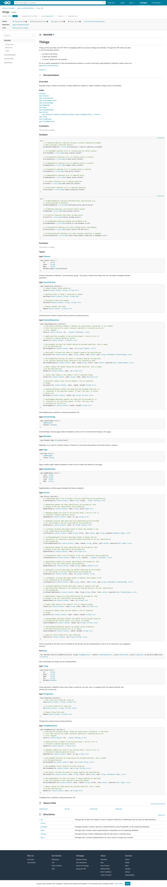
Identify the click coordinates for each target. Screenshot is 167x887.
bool (77, 296)
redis (42, 830)
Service (46, 493)
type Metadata (44, 105)
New (68, 147)
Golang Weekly (129, 875)
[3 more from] (39, 819)
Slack (127, 865)
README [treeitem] (7, 40)
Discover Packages (8, 8)
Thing (52, 457)
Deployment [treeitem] (9, 47)
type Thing (43, 117)
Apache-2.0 (50, 16)
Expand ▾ (42, 70)
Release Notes (105, 869)
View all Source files (157, 804)
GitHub (127, 862)
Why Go (111, 3)
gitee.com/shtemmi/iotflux (25, 8)
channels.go (43, 809)
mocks (43, 823)
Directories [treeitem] (8, 63)
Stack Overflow (56, 865)
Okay (128, 884)
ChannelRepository (51, 320)
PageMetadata (47, 423)
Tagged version (58, 21)
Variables (42, 93)
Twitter (127, 859)
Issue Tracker (105, 865)
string (52, 262)
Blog (102, 862)
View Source (160, 137)
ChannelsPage (121, 354)
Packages (143, 3)
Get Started (56, 856)
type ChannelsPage (46, 103)
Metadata (111, 354)
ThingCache (139, 654)
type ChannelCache (46, 98)
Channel (46, 256)
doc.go (67, 809)
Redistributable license (39, 21)
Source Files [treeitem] (8, 59)
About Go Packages (82, 865)
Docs (131, 3)
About (103, 856)
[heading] (8, 2)
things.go (118, 809)
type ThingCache (45, 119)
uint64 (92, 354)
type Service (43, 112)
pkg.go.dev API (81, 869)
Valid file (19, 21)
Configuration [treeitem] (9, 44)
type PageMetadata (46, 110)
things (38, 8)
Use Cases (30, 859)
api (42, 819)
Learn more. (119, 884)
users (42, 837)
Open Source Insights (21, 28)
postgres (44, 827)
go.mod (20, 21)
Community (156, 3)
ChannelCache (49, 282)
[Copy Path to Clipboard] (42, 8)
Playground (55, 859)
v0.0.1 (7, 16)
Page (45, 450)
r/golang (127, 869)
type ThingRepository (47, 121)
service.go (93, 809)
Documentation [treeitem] (10, 55)
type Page (42, 107)
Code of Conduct (106, 875)
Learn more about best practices (94, 21)
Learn (123, 3)
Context (58, 290)
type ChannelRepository (48, 100)
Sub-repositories (81, 862)
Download (104, 859)
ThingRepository (84, 654)
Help (53, 869)
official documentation (50, 66)
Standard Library (81, 859)
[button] (13, 21)
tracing (43, 834)
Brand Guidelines (106, 872)
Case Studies (31, 862)
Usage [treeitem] (7, 50)
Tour (53, 862)
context (52, 290)
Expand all (161, 815)
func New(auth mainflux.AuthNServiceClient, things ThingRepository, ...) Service (71, 114)
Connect (128, 856)
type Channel (44, 96)
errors (64, 147)
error (77, 290)
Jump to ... (7, 35)
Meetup (127, 872)
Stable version (74, 21)
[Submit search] (104, 2)
